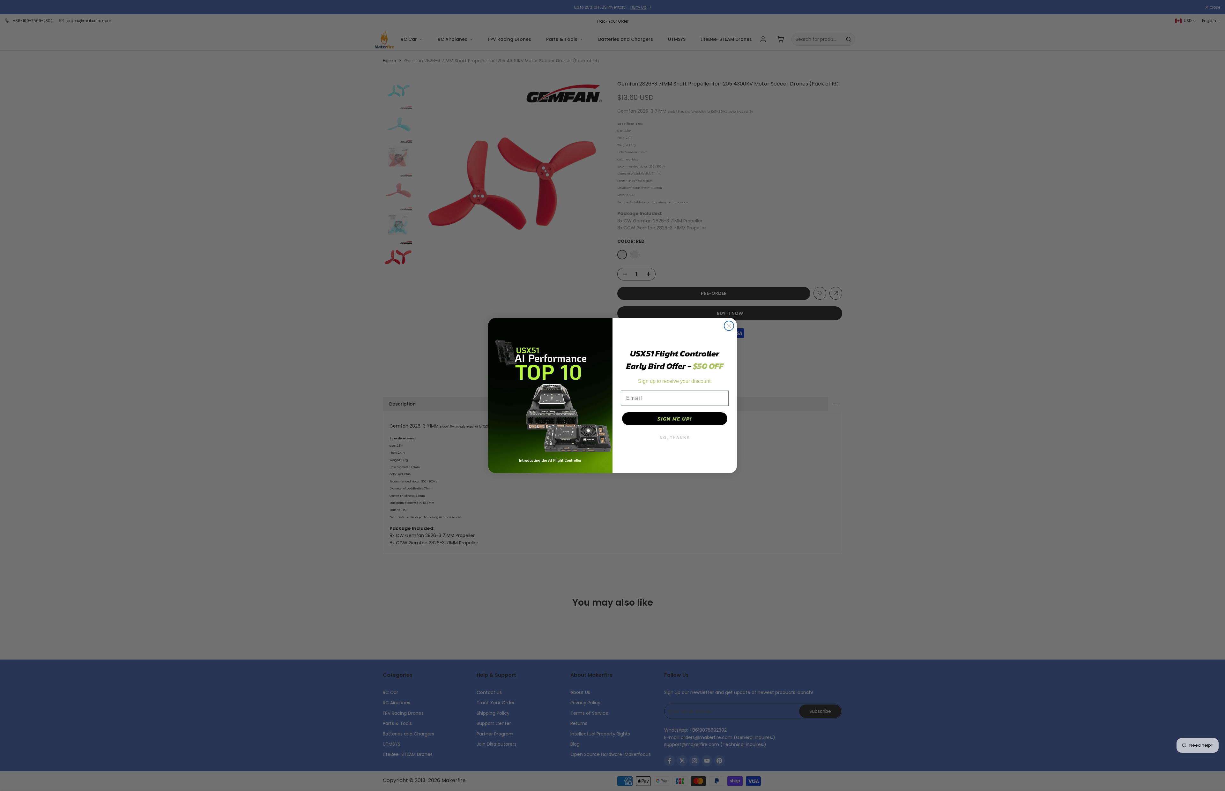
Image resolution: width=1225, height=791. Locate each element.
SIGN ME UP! (674, 418)
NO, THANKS (675, 438)
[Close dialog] (729, 326)
